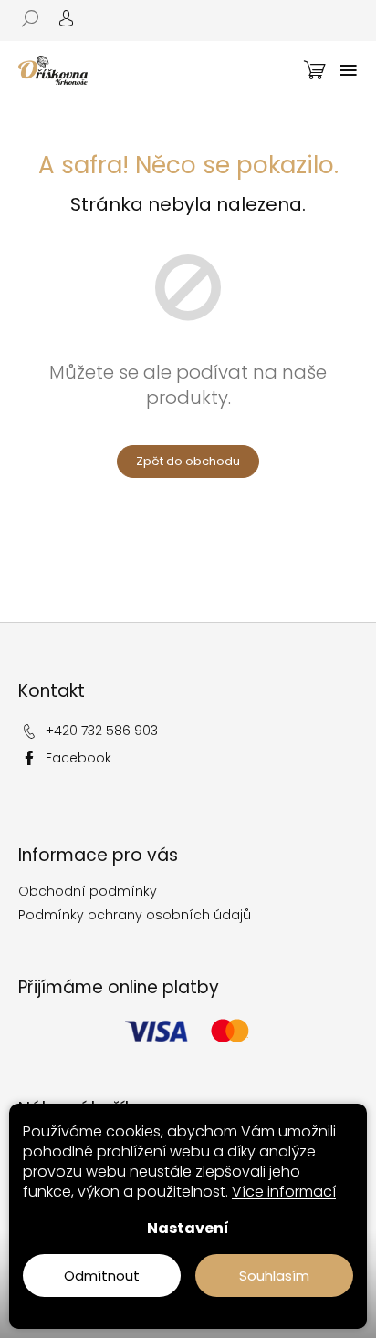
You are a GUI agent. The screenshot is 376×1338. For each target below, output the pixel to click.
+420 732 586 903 (102, 730)
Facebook (78, 758)
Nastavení (188, 1228)
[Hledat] (36, 18)
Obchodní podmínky (87, 891)
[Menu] (348, 70)
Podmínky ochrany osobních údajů (134, 915)
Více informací (284, 1191)
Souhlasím (274, 1275)
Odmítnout (102, 1275)
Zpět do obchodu (188, 461)
